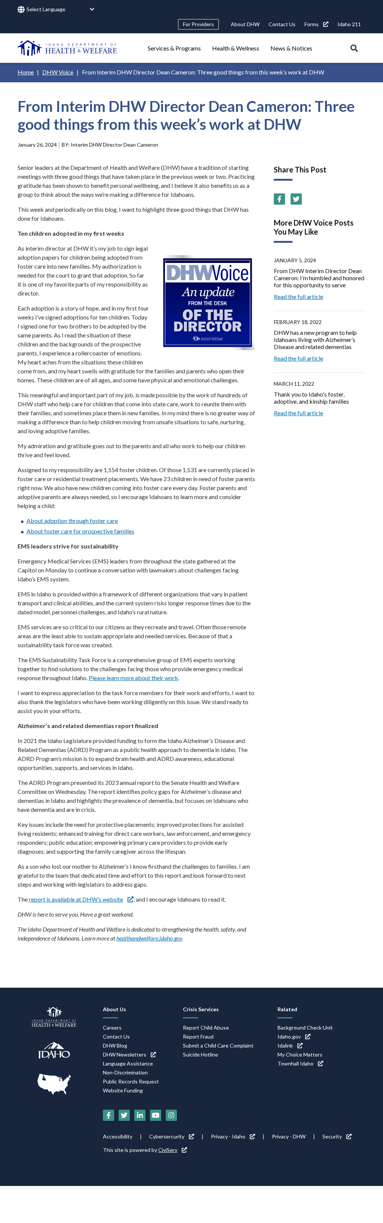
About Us (114, 1009)
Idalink (285, 1045)
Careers (112, 1027)
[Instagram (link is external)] (171, 1115)
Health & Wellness (235, 48)
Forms (311, 24)
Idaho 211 (349, 24)
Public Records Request (131, 1081)
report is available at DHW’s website (76, 899)
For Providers (198, 24)
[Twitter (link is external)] (296, 199)
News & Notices (291, 48)
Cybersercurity (166, 1136)
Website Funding (123, 1090)
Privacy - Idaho (228, 1136)
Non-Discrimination (125, 1072)
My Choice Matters (300, 1054)
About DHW (245, 24)
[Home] (67, 48)
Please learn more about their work (133, 677)
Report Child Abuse (206, 1027)
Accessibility (117, 1136)
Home (26, 72)
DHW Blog (115, 1045)
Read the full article (298, 296)
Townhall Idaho (295, 1063)
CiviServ (167, 1150)
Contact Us (282, 24)
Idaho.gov (289, 1036)
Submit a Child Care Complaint (218, 1045)
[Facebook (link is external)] (279, 199)
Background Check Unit (305, 1027)
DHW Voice (57, 72)
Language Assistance (128, 1063)
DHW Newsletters (124, 1054)
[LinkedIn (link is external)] (139, 1115)
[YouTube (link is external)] (155, 1115)
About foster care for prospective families (80, 531)
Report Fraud (198, 1036)
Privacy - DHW (289, 1136)
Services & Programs (174, 48)
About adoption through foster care (72, 520)
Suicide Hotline (200, 1054)
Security (332, 1136)
